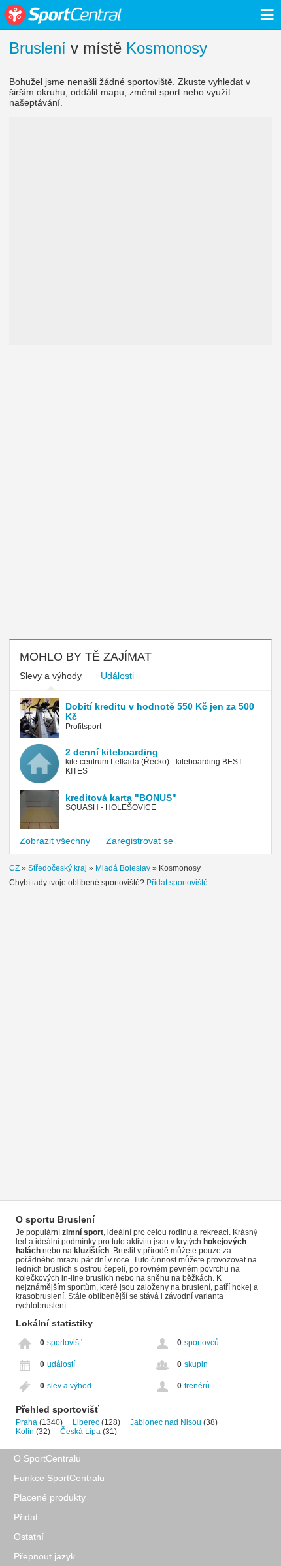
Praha (26, 1422)
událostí (61, 1364)
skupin (196, 1364)
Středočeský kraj (57, 868)
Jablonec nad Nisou (165, 1422)
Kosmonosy (166, 48)
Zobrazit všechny (55, 841)
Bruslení (37, 48)
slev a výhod (69, 1385)
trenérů (197, 1385)
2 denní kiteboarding (111, 752)
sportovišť (64, 1342)
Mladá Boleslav (122, 868)
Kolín (25, 1431)
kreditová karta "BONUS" (120, 797)
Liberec (86, 1422)
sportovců (201, 1342)
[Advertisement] (140, 492)
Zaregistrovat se (139, 841)
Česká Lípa (80, 1431)
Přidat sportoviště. (178, 882)
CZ (14, 868)
